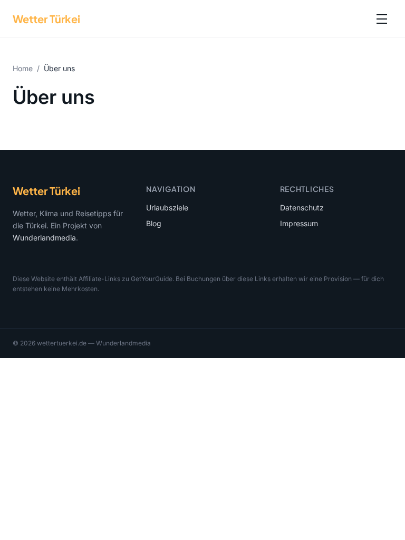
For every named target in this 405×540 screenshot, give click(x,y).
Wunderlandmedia (44, 237)
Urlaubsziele (167, 207)
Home (23, 68)
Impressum (299, 223)
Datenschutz (302, 207)
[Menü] (381, 19)
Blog (153, 223)
